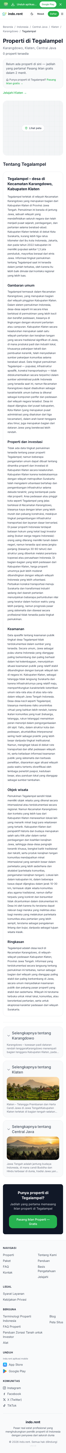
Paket (7, 1261)
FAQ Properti (12, 1326)
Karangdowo (10, 31)
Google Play (48, 4)
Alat (5, 1342)
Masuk (40, 13)
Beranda (8, 26)
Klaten (55, 26)
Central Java (39, 26)
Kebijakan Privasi (14, 1299)
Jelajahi (43, 1277)
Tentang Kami (47, 1255)
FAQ (6, 1266)
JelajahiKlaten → (15, 92)
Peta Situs (56, 1322)
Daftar (53, 13)
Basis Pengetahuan (47, 1269)
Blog (53, 1316)
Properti (8, 1255)
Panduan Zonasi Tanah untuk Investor (23, 1335)
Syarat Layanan (13, 1293)
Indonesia (22, 26)
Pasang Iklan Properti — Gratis (33, 1222)
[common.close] (60, 4)
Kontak (7, 1272)
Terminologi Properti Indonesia (17, 1318)
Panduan (44, 1261)
